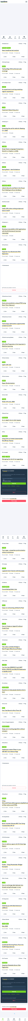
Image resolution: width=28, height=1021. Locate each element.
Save (14, 56)
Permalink (11, 52)
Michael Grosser (6, 62)
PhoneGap (24, 538)
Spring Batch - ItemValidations (11, 169)
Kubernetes (4, 38)
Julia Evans (5, 683)
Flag (25, 43)
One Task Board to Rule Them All (11, 710)
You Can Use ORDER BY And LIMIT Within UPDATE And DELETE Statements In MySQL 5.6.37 (14, 669)
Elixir (3, 538)
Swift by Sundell (6, 201)
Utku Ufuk (5, 703)
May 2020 (5, 926)
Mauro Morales (6, 919)
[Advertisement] (14, 19)
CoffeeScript (10, 38)
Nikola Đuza (5, 937)
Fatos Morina (5, 244)
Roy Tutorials (5, 878)
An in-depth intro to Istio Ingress (11, 420)
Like (5, 56)
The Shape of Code (6, 82)
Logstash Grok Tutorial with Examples (13, 571)
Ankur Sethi (5, 394)
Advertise (14, 290)
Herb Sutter (5, 640)
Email (4, 478)
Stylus (15, 38)
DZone (4, 103)
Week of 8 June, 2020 (8, 401)
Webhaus (5, 582)
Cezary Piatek (6, 543)
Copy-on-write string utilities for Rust (13, 608)
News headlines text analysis (10, 50)
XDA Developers (6, 837)
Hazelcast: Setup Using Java (10, 110)
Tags (3, 989)
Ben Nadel (5, 660)
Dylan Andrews (6, 357)
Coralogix (5, 564)
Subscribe (14, 483)
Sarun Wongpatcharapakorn (8, 722)
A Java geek (5, 452)
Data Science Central (7, 296)
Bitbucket (13, 486)
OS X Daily (5, 619)
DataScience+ (6, 43)
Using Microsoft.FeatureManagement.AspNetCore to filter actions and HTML (15, 803)
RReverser (5, 601)
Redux (18, 538)
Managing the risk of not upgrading (12, 459)
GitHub (9, 486)
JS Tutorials (5, 958)
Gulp (19, 38)
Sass (12, 538)
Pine (4, 431)
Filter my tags (14, 500)
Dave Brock (5, 742)
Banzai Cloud (5, 413)
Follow (20, 43)
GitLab (18, 486)
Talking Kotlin (6, 898)
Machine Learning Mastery (8, 337)
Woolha (4, 857)
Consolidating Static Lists (9, 589)
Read (23, 56)
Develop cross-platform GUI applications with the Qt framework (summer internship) (14, 231)
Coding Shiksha (6, 816)
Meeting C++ (5, 121)
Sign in (14, 492)
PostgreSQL (24, 38)
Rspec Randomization (8, 383)
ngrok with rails (6, 364)
